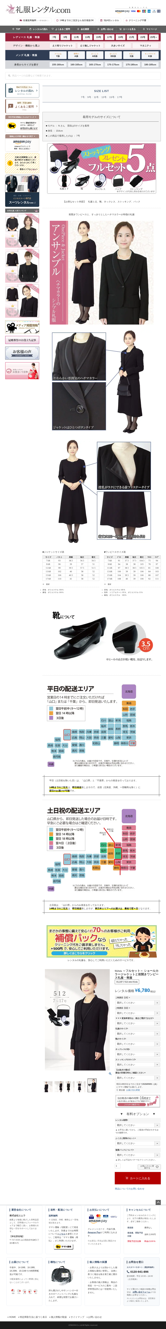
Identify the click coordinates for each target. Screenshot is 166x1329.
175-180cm (132, 64)
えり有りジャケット (62, 45)
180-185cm (150, 64)
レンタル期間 (122, 1120)
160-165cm (76, 64)
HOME (12, 1317)
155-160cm (58, 64)
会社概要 (85, 29)
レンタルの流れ (40, 29)
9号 (65, 37)
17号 (109, 37)
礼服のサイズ (122, 1028)
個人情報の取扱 (59, 1317)
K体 (150, 55)
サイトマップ (77, 1317)
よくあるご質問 (62, 29)
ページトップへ (158, 1202)
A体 (76, 55)
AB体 (94, 55)
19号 (120, 37)
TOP (18, 29)
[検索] (9, 76)
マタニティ (145, 45)
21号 (131, 37)
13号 (87, 37)
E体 (131, 55)
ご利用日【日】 (123, 1008)
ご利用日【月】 (123, 998)
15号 (98, 37)
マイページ (151, 29)
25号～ (153, 37)
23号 (142, 37)
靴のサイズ (121, 1039)
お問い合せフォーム (141, 1292)
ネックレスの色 (123, 1049)
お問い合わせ (107, 29)
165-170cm (95, 64)
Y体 (58, 55)
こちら (62, 1234)
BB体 (113, 55)
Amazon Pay (94, 1232)
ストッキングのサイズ (126, 1059)
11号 (76, 37)
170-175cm (113, 64)
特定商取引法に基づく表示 (33, 1317)
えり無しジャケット (90, 45)
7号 (54, 37)
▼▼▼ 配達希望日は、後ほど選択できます (135, 1018)
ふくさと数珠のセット (126, 1138)
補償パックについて (125, 1150)
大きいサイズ (118, 45)
